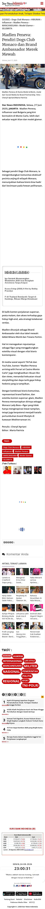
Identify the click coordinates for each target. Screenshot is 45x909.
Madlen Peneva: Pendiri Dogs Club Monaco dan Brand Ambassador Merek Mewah (20, 44)
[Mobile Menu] (43, 9)
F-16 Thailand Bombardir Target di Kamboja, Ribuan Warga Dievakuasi (21, 298)
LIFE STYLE (29, 660)
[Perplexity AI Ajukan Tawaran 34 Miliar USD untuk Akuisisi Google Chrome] (22, 592)
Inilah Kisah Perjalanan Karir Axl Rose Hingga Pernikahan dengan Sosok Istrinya (25, 710)
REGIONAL (11, 681)
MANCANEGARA (10, 455)
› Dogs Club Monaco (20, 19)
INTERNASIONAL (12, 661)
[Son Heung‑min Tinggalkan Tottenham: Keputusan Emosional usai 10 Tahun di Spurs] (22, 628)
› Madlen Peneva (20, 22)
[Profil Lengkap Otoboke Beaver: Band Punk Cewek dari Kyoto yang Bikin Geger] (8, 628)
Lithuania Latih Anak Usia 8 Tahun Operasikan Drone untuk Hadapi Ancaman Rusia (22, 616)
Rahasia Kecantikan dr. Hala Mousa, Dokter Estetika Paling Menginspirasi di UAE (36, 598)
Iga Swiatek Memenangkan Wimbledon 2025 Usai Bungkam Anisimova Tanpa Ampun (19, 280)
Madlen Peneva (21, 451)
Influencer (7, 451)
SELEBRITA (7, 459)
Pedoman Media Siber (18, 902)
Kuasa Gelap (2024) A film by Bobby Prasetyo (21, 290)
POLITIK (27, 676)
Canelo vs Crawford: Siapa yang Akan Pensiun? (8, 580)
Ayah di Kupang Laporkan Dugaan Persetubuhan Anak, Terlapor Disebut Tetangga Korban (22, 702)
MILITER (30, 666)
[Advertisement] (22, 502)
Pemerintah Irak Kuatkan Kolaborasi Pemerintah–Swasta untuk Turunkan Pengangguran (36, 634)
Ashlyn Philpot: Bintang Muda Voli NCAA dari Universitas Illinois (8, 616)
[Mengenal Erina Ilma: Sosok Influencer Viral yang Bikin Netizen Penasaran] (22, 574)
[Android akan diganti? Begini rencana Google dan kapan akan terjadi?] (36, 610)
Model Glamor (26, 455)
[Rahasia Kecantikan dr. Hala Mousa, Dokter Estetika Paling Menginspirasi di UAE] (36, 592)
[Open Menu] (42, 3)
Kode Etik (37, 899)
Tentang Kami (9, 899)
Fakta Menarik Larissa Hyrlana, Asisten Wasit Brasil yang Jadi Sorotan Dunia (36, 580)
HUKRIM (18, 656)
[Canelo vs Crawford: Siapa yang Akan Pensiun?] (8, 574)
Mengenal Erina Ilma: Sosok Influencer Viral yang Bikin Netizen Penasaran (21, 580)
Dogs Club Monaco (11, 447)
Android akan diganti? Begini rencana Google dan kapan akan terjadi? (36, 616)
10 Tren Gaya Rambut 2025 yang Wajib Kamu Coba (25, 729)
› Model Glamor (25, 25)
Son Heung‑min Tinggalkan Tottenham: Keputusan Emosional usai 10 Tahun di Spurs (22, 634)
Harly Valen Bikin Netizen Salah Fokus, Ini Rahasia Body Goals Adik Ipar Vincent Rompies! (7, 598)
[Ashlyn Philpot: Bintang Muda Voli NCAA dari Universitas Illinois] (8, 610)
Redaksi (19, 899)
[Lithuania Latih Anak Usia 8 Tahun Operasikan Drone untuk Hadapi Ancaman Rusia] (22, 610)
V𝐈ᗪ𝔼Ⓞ (32, 902)
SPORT (25, 680)
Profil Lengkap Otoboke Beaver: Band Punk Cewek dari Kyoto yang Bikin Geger (8, 634)
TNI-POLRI (30, 685)
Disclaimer (28, 899)
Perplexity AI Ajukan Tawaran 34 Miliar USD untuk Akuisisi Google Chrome (22, 598)
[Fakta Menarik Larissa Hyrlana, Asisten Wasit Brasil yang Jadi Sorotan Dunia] (36, 574)
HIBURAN (26, 447)
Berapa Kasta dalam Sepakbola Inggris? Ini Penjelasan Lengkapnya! (24, 738)
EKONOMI (7, 656)
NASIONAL (11, 671)
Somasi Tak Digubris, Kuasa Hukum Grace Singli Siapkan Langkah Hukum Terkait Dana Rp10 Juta (25, 720)
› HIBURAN (35, 19)
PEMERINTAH (30, 671)
